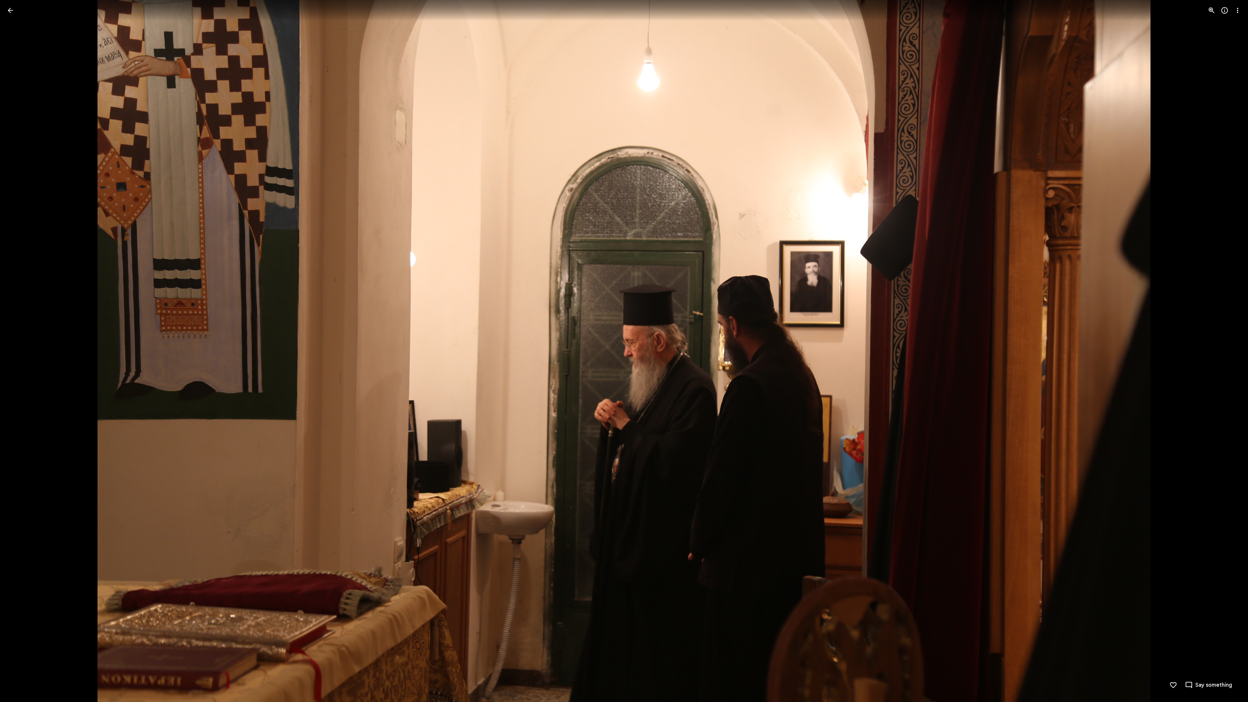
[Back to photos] (10, 10)
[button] (1230, 351)
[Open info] (1224, 10)
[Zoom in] (1211, 10)
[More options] (1237, 10)
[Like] (1173, 685)
